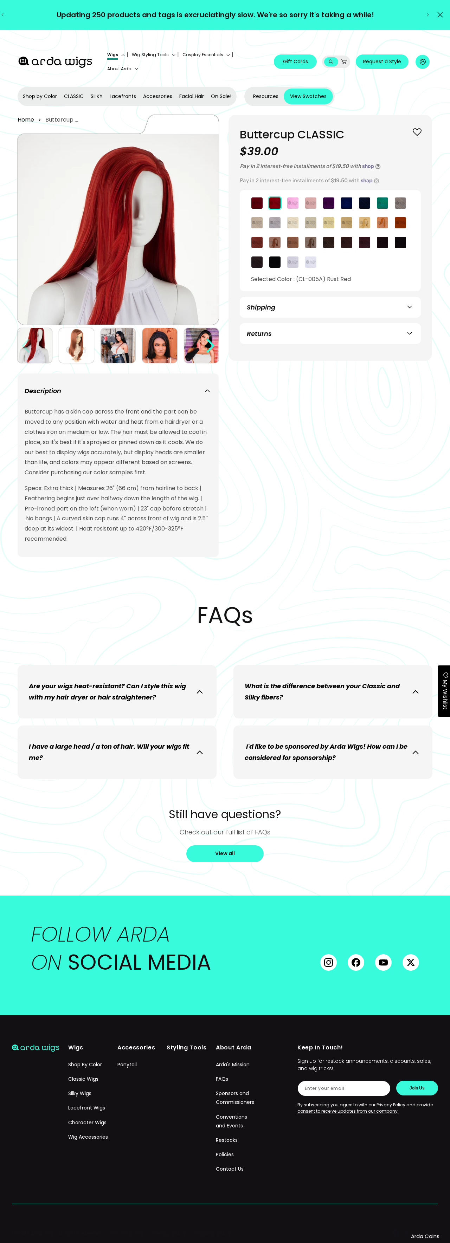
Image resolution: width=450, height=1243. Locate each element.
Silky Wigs (79, 1093)
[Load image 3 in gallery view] (118, 345)
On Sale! (221, 96)
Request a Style (382, 61)
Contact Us (230, 1169)
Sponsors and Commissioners (235, 1098)
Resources (265, 96)
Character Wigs (87, 1122)
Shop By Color (85, 1064)
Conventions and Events (231, 1121)
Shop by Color (40, 96)
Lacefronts (123, 96)
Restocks (227, 1140)
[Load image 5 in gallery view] (201, 345)
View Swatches (308, 96)
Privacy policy (169, 1233)
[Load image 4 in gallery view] (159, 345)
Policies (225, 1154)
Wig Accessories (88, 1136)
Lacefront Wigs (86, 1108)
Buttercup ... (61, 120)
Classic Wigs (83, 1079)
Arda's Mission (233, 1064)
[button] (115, 55)
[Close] (440, 15)
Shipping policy (212, 1233)
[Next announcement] (428, 14)
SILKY (97, 96)
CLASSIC (74, 96)
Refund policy (127, 1233)
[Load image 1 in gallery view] (35, 345)
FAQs (222, 1079)
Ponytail (127, 1064)
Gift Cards (295, 61)
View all (225, 853)
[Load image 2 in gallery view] (76, 345)
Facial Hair (191, 96)
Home (26, 120)
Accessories (157, 96)
